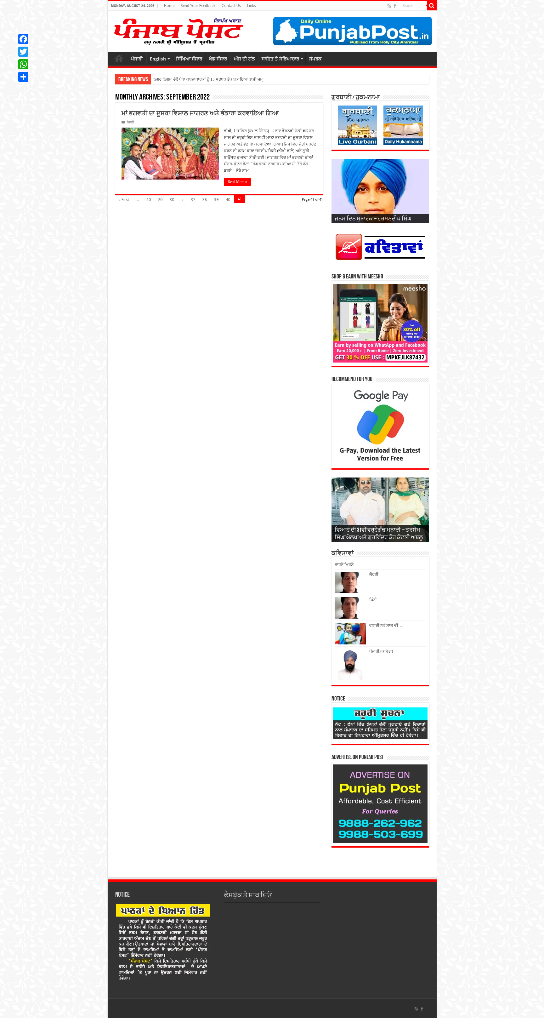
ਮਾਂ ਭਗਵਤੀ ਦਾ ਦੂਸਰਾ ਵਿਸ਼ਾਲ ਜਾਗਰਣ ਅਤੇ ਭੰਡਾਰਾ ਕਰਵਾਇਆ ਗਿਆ (200, 113)
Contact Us (231, 5)
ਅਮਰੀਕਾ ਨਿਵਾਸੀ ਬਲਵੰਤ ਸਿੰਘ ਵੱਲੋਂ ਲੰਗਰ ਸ (186, 79)
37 (193, 199)
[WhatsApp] (23, 64)
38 (204, 199)
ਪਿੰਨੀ (373, 600)
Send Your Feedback (198, 5)
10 (148, 199)
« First (123, 199)
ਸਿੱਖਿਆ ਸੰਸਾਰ (189, 59)
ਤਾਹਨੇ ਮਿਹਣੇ (344, 564)
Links (251, 5)
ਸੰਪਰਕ (315, 59)
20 (160, 199)
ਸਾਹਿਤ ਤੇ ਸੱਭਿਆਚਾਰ (280, 59)
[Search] (432, 5)
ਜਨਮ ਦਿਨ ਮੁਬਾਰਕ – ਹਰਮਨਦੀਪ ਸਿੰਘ (373, 219)
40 (228, 199)
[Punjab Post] (178, 29)
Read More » (237, 182)
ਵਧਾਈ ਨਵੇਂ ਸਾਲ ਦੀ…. (386, 625)
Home (169, 5)
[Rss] (389, 6)
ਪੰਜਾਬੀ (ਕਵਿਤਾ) (381, 651)
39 (216, 199)
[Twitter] (23, 51)
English (158, 59)
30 (172, 199)
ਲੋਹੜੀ (373, 574)
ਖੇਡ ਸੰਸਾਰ (218, 59)
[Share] (23, 77)
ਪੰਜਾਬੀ (137, 59)
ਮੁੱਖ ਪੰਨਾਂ (119, 58)
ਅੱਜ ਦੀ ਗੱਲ (244, 59)
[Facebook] (395, 6)
